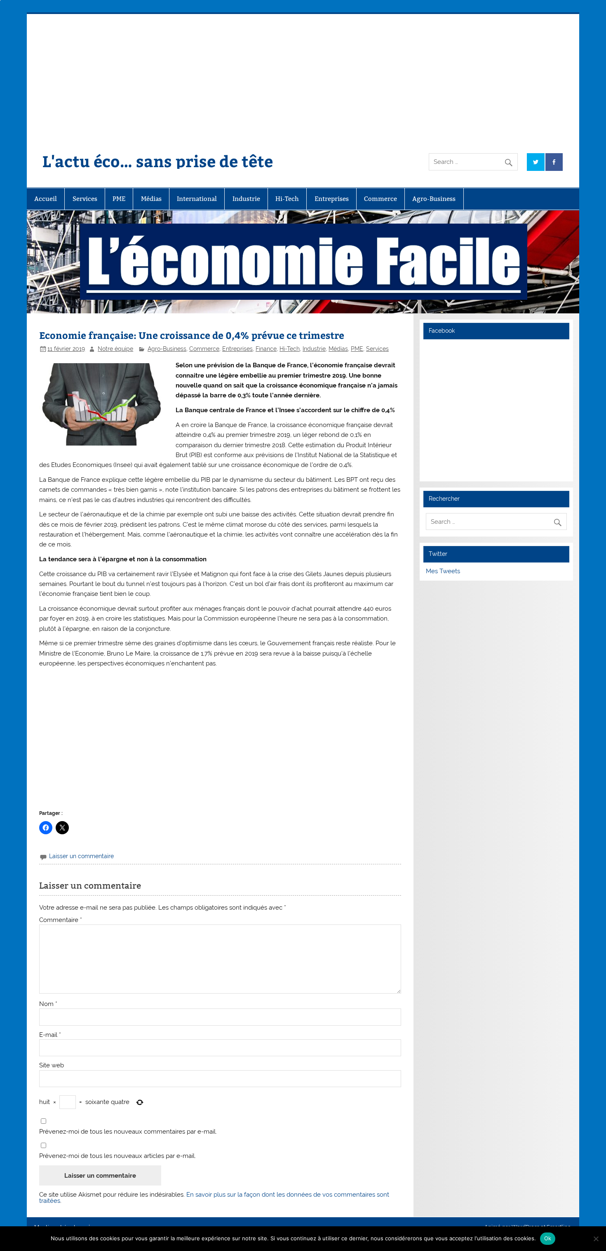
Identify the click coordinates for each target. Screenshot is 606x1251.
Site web (51, 1065)
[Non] (596, 1239)
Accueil (45, 199)
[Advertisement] (303, 75)
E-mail (50, 1035)
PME (119, 199)
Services (85, 199)
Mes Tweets (443, 571)
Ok (548, 1238)
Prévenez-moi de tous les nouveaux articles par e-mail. (117, 1156)
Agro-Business (434, 199)
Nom (48, 1004)
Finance (266, 348)
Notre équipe (115, 348)
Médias (151, 199)
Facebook (442, 330)
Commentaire (60, 920)
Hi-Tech (287, 199)
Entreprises (332, 199)
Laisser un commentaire (81, 856)
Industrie (246, 199)
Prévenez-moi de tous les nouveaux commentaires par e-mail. (128, 1132)
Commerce (380, 199)
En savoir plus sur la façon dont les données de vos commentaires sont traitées (214, 1197)
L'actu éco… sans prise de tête (157, 160)
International (197, 199)
